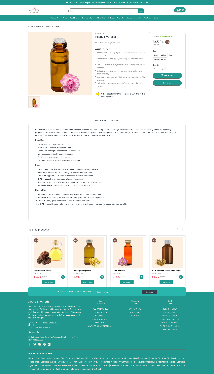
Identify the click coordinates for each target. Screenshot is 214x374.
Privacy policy (169, 316)
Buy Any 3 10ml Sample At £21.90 (151, 3)
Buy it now (167, 83)
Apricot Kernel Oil (130, 358)
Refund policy (170, 312)
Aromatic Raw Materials (40, 369)
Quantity (156, 65)
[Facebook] (29, 345)
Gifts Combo (97, 369)
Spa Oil (83, 358)
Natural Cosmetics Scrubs (173, 365)
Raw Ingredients (178, 358)
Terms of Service (170, 323)
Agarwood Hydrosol (160, 270)
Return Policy (170, 309)
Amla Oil (165, 358)
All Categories (100, 309)
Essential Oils (100, 316)
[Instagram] (39, 345)
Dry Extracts (124, 362)
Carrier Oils (100, 312)
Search (135, 316)
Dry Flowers (63, 362)
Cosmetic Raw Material (100, 326)
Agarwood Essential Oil (149, 358)
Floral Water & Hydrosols (99, 358)
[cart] (63, 277)
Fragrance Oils (100, 319)
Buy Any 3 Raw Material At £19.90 (121, 3)
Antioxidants (141, 365)
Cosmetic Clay (91, 362)
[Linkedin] (49, 344)
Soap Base (100, 323)
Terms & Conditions (170, 319)
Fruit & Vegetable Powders (163, 362)
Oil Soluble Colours (61, 369)
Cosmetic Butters (48, 362)
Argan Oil (116, 358)
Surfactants (92, 365)
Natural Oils (33, 358)
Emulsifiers (80, 365)
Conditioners (154, 365)
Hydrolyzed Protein (108, 362)
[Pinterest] (44, 345)
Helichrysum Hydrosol (43, 270)
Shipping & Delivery (170, 326)
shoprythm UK (100, 33)
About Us (135, 312)
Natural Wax (45, 365)
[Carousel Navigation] (180, 229)
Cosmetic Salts (76, 362)
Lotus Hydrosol (79, 270)
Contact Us (135, 309)
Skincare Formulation (80, 369)
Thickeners (104, 365)
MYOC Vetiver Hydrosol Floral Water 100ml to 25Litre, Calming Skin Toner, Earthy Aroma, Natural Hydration (127, 271)
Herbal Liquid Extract (140, 362)
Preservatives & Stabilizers (122, 365)
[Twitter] (34, 345)
